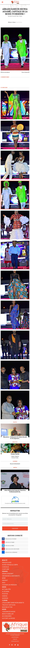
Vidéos (4, 596)
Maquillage (6, 562)
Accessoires (6, 616)
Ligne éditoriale (15, 637)
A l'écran (5, 591)
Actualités (6, 589)
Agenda (5, 598)
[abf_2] (15, 135)
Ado (3, 582)
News (18, 16)
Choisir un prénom (9, 584)
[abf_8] (15, 315)
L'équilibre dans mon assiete (13, 602)
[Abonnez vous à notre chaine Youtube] (17, 644)
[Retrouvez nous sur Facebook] (9, 644)
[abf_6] (15, 255)
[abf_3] (15, 165)
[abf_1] (15, 105)
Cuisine (4, 600)
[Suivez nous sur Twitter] (15, 644)
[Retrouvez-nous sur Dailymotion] (20, 645)
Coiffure (5, 569)
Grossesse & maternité (11, 576)
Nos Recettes (7, 607)
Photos (5, 593)
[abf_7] (15, 285)
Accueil (14, 16)
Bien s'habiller (7, 614)
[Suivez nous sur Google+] (12, 644)
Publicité (15, 639)
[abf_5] (15, 225)
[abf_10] (15, 375)
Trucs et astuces (8, 605)
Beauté (4, 560)
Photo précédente (5, 72)
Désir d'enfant (7, 573)
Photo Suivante (25, 72)
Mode (4, 609)
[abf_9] (15, 345)
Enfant (5, 580)
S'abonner (15, 528)
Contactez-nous (15, 641)
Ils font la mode (8, 618)
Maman (5, 571)
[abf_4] (15, 195)
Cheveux (5, 567)
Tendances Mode (8, 611)
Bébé (4, 578)
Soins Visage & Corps (10, 564)
